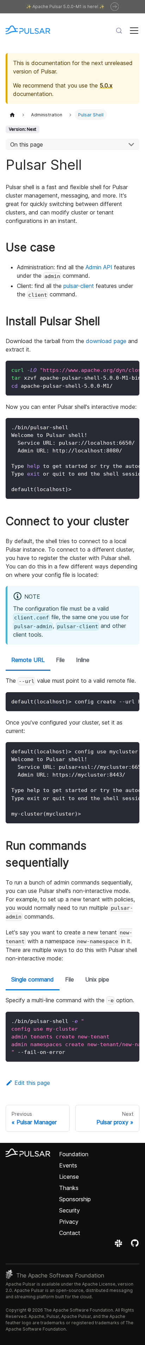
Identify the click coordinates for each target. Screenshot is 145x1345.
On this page (26, 144)
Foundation (73, 1154)
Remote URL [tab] (28, 659)
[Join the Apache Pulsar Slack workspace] (119, 1245)
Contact (69, 1232)
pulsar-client (78, 285)
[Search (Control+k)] (119, 30)
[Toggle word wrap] (118, 369)
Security (69, 1210)
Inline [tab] (82, 659)
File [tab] (60, 659)
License (69, 1176)
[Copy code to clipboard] (131, 369)
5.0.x (106, 85)
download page (106, 341)
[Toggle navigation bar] (134, 30)
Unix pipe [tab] (97, 979)
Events (68, 1165)
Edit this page (32, 1082)
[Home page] (12, 114)
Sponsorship (75, 1199)
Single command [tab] (32, 979)
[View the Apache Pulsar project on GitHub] (134, 1245)
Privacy (68, 1221)
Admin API (99, 267)
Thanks (68, 1187)
